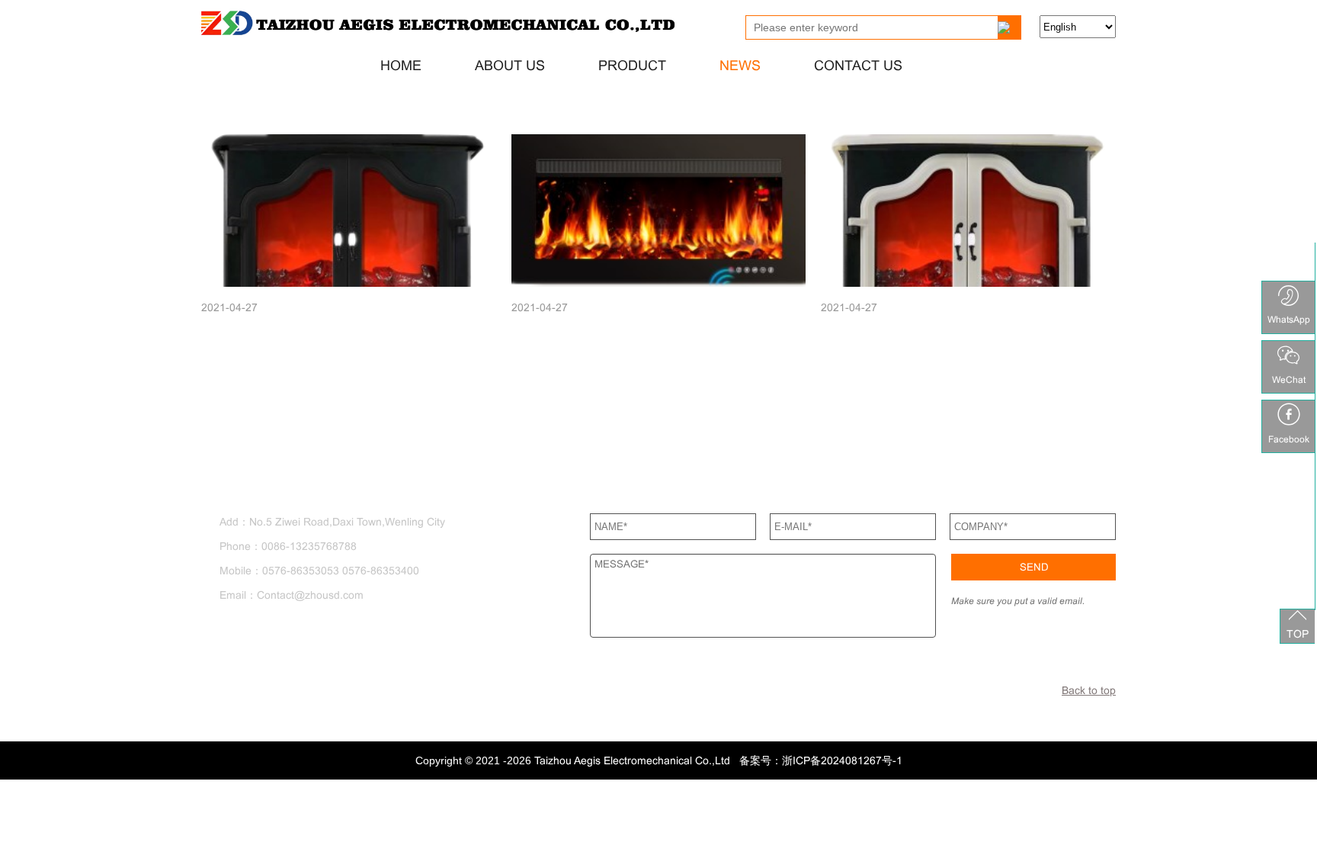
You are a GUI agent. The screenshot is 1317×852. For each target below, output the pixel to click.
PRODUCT (632, 65)
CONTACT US (858, 65)
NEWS (740, 65)
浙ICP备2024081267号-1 (842, 760)
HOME (400, 65)
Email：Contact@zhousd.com (295, 595)
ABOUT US (510, 65)
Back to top (1089, 690)
